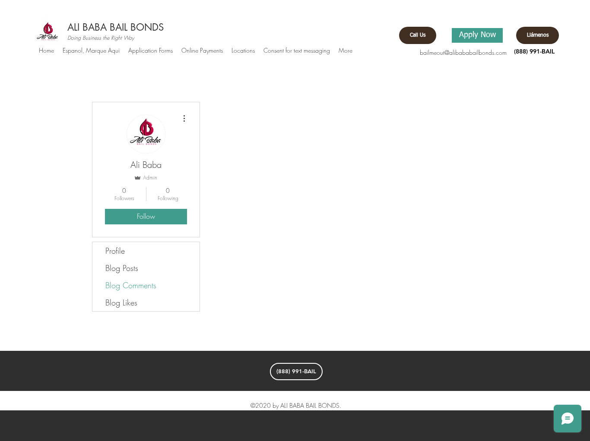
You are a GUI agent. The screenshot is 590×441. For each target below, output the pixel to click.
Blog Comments (130, 285)
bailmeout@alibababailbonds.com (463, 52)
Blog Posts (121, 268)
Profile (115, 251)
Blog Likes (121, 302)
